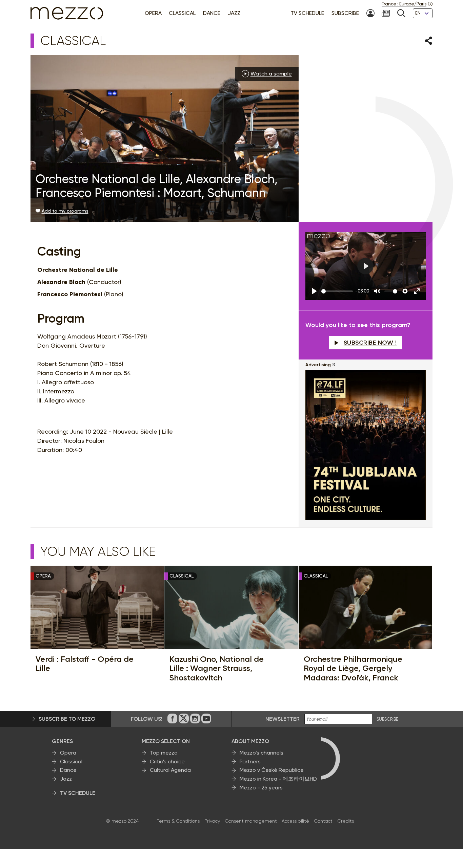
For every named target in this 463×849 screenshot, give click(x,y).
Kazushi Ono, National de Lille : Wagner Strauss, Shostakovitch (216, 668)
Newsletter (282, 719)
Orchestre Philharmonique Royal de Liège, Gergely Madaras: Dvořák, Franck (353, 668)
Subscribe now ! (370, 342)
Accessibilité (295, 821)
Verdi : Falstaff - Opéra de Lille (85, 663)
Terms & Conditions (178, 821)
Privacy (212, 821)
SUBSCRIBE (387, 719)
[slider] (337, 291)
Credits (345, 821)
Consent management (251, 821)
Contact (323, 821)
